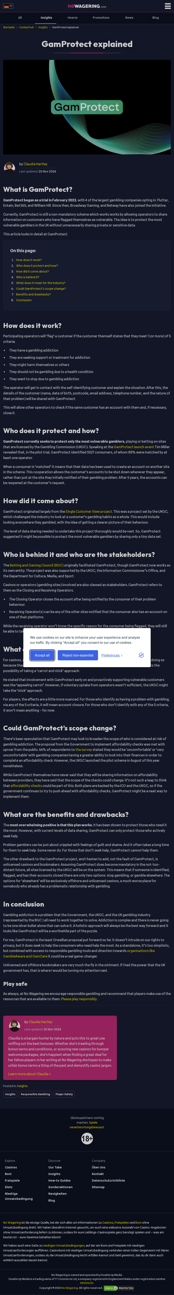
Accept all (42, 655)
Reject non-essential (77, 655)
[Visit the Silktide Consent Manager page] (141, 655)
